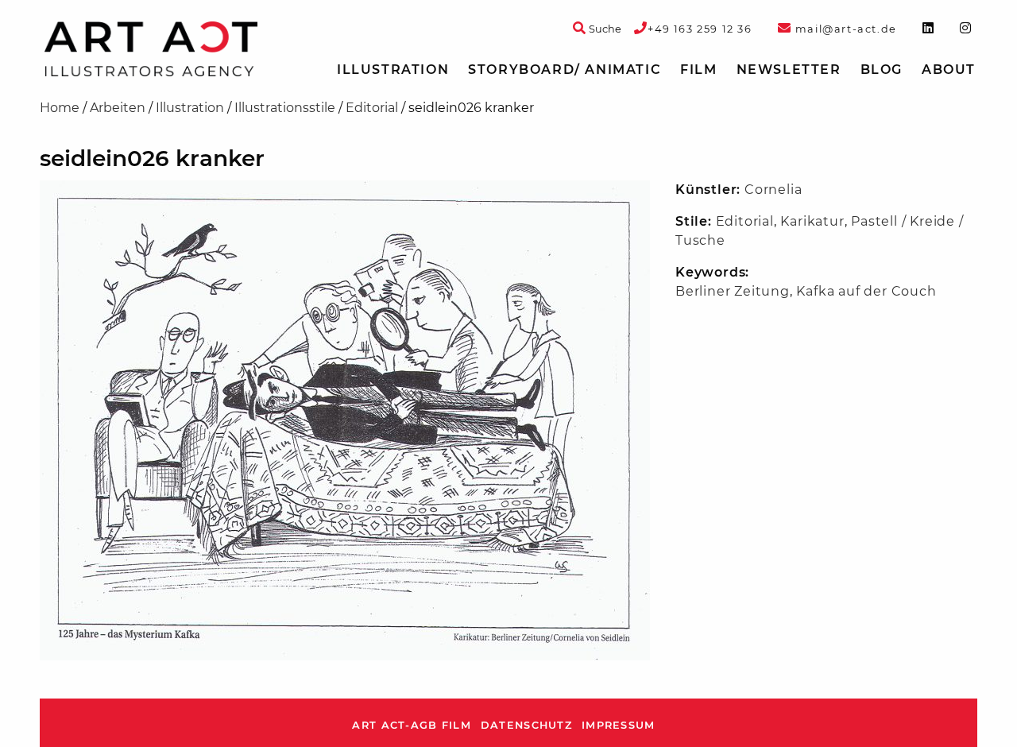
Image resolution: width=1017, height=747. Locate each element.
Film (698, 69)
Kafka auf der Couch (866, 291)
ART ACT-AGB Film (411, 725)
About (949, 69)
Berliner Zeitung (732, 291)
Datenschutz (526, 725)
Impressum (618, 725)
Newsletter (789, 69)
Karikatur (812, 221)
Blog (881, 69)
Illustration (393, 69)
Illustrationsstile (284, 107)
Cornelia (773, 189)
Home (59, 107)
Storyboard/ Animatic (564, 69)
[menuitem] (392, 70)
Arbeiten (117, 107)
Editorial (372, 107)
